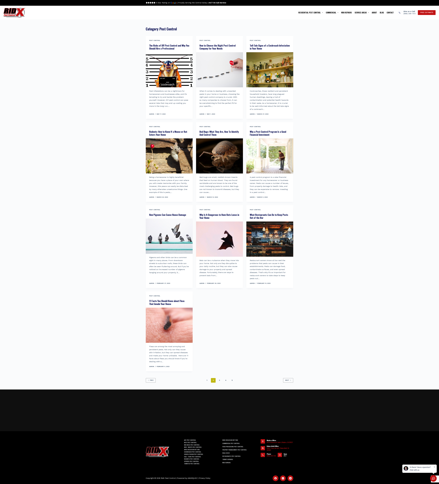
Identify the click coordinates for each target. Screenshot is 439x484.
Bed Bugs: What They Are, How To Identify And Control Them (219, 133)
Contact (390, 12)
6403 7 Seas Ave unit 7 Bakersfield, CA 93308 (278, 449)
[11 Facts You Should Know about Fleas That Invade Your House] (169, 325)
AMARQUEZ (192, 478)
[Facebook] (275, 478)
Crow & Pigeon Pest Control (193, 454)
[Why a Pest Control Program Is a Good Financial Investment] (269, 156)
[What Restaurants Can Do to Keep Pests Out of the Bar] (269, 239)
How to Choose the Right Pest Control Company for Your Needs (217, 47)
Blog (382, 12)
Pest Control (154, 40)
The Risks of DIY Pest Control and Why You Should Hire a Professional (169, 47)
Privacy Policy (204, 478)
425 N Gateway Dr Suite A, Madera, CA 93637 (280, 442)
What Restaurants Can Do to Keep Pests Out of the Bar (269, 216)
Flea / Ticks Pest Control (192, 457)
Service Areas (361, 12)
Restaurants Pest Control (231, 456)
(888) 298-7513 (409, 14)
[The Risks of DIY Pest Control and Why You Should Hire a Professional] (169, 69)
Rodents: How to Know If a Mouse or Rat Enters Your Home (168, 133)
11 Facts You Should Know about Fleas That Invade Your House (167, 302)
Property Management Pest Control (234, 450)
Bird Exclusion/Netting (192, 450)
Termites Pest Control (191, 464)
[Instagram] (283, 478)
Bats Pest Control (190, 442)
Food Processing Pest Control (232, 447)
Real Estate (226, 453)
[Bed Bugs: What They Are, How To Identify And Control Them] (219, 156)
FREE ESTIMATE (426, 12)
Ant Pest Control (190, 440)
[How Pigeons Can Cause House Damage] (169, 236)
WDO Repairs (346, 12)
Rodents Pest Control (191, 459)
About (374, 12)
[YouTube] (290, 478)
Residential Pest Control (309, 12)
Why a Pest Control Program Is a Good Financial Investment (268, 133)
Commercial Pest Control (231, 443)
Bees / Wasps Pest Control (193, 447)
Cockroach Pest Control (192, 452)
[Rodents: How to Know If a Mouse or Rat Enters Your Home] (169, 156)
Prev (152, 380)
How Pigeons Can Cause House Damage (167, 214)
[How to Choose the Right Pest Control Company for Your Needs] (219, 69)
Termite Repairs (227, 459)
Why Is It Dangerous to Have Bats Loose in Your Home (219, 216)
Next (287, 380)
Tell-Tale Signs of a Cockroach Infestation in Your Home (270, 47)
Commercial (331, 12)
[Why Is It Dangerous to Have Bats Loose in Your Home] (219, 239)
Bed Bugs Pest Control (191, 445)
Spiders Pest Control (191, 461)
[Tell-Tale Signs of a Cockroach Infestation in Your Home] (269, 69)
